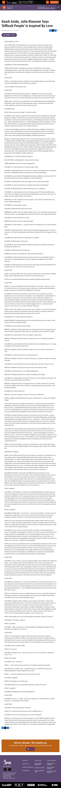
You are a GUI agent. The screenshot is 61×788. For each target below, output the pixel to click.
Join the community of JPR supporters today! (40, 745)
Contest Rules (25, 770)
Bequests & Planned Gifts (39, 771)
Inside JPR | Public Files (27, 767)
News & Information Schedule (51, 772)
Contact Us (25, 760)
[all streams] (59, 7)
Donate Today (38, 760)
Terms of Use (25, 763)
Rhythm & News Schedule (51, 768)
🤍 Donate (30, 749)
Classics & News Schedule (51, 764)
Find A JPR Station (51, 760)
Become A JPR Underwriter (38, 764)
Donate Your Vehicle (39, 767)
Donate (55, 2)
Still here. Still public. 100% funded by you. (30, 743)
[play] (4, 7)
